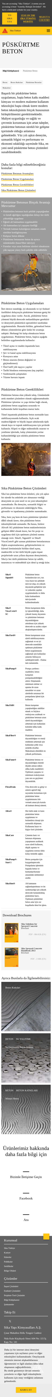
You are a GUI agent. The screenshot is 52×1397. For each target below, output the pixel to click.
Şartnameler (9, 1304)
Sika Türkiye (9, 1248)
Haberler (7, 1257)
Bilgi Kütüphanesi (11, 1300)
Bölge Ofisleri (10, 1271)
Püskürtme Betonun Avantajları (17, 173)
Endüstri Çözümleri (12, 1291)
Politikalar (8, 1262)
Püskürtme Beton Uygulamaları (17, 179)
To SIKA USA (9, 18)
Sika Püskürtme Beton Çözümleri (18, 190)
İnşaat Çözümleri (11, 1286)
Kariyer (7, 1253)
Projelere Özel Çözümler (14, 1295)
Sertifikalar (8, 1266)
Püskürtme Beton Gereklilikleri (17, 184)
